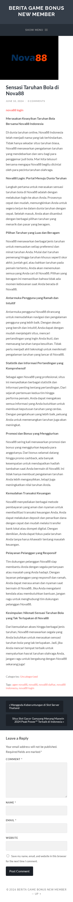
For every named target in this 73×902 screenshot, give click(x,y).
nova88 (33, 684)
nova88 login (14, 110)
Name (11, 802)
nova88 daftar (47, 684)
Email (11, 820)
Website (12, 837)
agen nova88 (19, 684)
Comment (14, 759)
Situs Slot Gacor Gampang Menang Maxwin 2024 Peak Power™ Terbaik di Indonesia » (38, 720)
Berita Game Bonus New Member (36, 11)
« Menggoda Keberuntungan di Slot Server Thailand (34, 706)
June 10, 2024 (15, 101)
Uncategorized (29, 676)
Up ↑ (38, 893)
